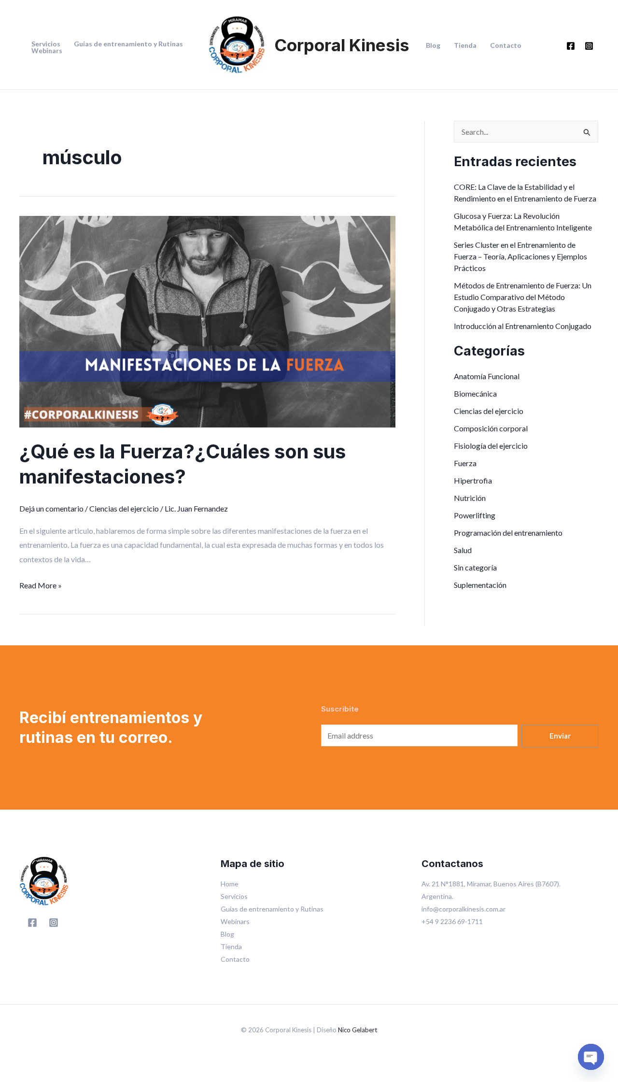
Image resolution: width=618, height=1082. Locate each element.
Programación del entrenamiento (508, 532)
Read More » (40, 584)
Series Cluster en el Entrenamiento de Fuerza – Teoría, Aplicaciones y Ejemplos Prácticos (520, 256)
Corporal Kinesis (341, 45)
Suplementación (480, 584)
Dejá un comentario (51, 508)
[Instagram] (589, 46)
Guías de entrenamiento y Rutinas (128, 44)
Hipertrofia (473, 480)
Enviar (560, 735)
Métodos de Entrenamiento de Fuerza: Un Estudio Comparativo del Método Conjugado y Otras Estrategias (522, 297)
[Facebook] (570, 46)
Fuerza (465, 463)
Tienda (465, 45)
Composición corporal (491, 428)
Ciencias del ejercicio (124, 508)
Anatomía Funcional (487, 376)
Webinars (46, 50)
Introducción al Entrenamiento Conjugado (522, 325)
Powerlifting (474, 515)
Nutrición (470, 497)
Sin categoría (475, 567)
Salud (463, 550)
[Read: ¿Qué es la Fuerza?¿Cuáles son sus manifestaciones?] (207, 320)
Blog (433, 45)
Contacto (505, 45)
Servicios (45, 44)
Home (230, 884)
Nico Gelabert (357, 1030)
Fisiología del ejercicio (491, 445)
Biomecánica (475, 393)
